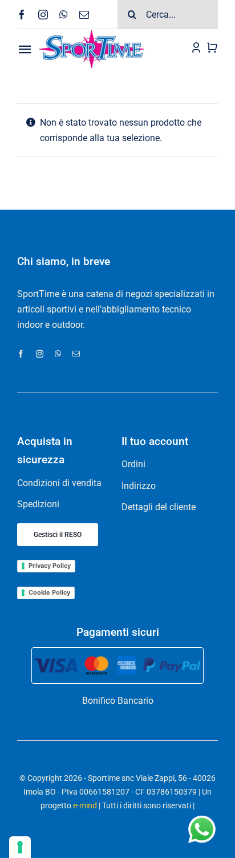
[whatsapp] (63, 14)
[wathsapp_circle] (201, 816)
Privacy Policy (50, 566)
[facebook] (22, 14)
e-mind (85, 805)
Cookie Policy (49, 592)
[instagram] (43, 14)
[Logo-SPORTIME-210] (91, 33)
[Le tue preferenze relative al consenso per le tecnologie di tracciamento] (20, 847)
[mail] (84, 14)
